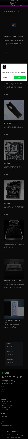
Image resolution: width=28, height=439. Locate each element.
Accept (20, 77)
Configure (4, 77)
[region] (14, 72)
